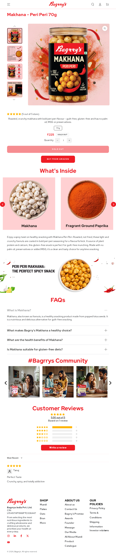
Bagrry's (17, 551)
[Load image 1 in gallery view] (14, 36)
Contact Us (71, 509)
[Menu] (8, 4)
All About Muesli (73, 536)
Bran (42, 518)
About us (70, 504)
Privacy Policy (97, 508)
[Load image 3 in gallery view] (14, 71)
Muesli (43, 504)
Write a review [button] (57, 447)
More (43, 522)
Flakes (43, 509)
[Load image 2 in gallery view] (14, 53)
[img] (14, 465)
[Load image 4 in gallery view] (14, 89)
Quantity (49, 140)
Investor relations (99, 530)
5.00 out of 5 (58, 417)
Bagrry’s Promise (74, 513)
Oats (42, 513)
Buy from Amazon (58, 159)
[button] (92, 4)
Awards (69, 518)
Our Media (70, 532)
